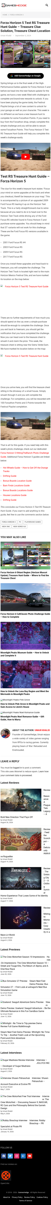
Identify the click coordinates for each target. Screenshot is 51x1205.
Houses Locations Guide (14, 495)
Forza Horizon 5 (17, 15)
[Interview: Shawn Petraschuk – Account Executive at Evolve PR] (15, 1078)
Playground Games (33, 522)
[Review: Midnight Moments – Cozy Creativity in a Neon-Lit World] (21, 918)
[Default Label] (23, 1156)
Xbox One (6, 527)
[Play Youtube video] (26, 157)
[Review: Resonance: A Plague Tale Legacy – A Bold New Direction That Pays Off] (21, 800)
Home (5, 15)
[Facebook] (4, 1156)
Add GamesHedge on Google (27, 76)
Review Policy (29, 1197)
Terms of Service (25, 1201)
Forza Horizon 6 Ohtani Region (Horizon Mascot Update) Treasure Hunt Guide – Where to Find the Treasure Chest (25, 575)
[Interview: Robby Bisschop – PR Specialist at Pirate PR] (14, 1120)
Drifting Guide (9, 476)
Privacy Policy (17, 1197)
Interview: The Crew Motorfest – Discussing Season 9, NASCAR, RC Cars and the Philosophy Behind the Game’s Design (25, 1102)
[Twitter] (10, 1156)
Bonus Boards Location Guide (17, 481)
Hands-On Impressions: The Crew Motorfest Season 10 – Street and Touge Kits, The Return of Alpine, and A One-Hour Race (25, 963)
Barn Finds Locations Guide (16, 485)
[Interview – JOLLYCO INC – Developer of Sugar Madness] (17, 1060)
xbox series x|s (19, 527)
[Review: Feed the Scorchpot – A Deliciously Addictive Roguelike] (21, 839)
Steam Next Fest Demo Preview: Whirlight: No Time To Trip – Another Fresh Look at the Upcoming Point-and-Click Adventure (25, 1035)
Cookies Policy (42, 1197)
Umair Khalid (6, 35)
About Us (6, 1197)
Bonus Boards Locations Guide (18, 490)
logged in (17, 767)
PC (20, 522)
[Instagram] (16, 1156)
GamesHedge (23, 1192)
